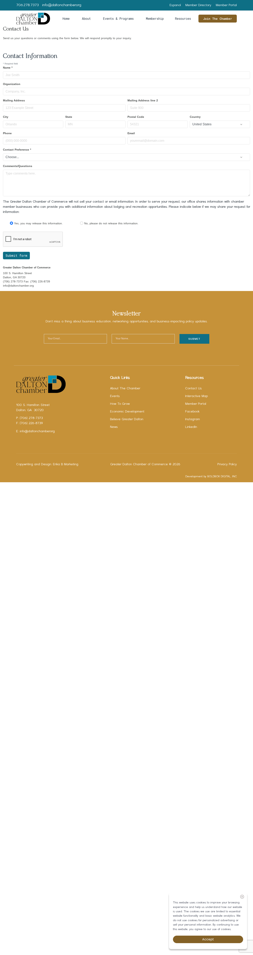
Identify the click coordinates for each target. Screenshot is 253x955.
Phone (7, 133)
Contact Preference (17, 149)
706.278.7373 (27, 5)
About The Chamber (125, 388)
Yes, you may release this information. (38, 223)
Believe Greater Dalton (126, 419)
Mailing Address (14, 100)
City (5, 116)
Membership (155, 18)
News (114, 427)
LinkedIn (191, 427)
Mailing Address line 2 (142, 100)
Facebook (192, 411)
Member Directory (198, 5)
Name (7, 67)
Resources (183, 18)
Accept (208, 939)
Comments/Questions (17, 166)
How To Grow (120, 404)
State (68, 116)
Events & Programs (118, 18)
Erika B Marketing (65, 464)
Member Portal (226, 5)
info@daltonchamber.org (61, 5)
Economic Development (127, 411)
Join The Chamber (217, 19)
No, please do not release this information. (111, 223)
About (86, 18)
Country (195, 116)
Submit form (16, 255)
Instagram (192, 419)
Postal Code (135, 116)
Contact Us (193, 388)
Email (131, 133)
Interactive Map (196, 396)
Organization (11, 84)
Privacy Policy (227, 464)
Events (115, 396)
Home (66, 18)
